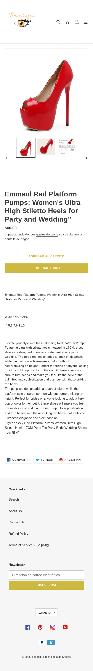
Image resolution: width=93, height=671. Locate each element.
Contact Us (17, 522)
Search (14, 499)
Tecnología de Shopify (58, 656)
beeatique (38, 656)
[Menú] (85, 21)
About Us (15, 511)
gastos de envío (47, 234)
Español (45, 612)
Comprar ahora (46, 268)
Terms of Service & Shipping (29, 545)
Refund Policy (18, 533)
